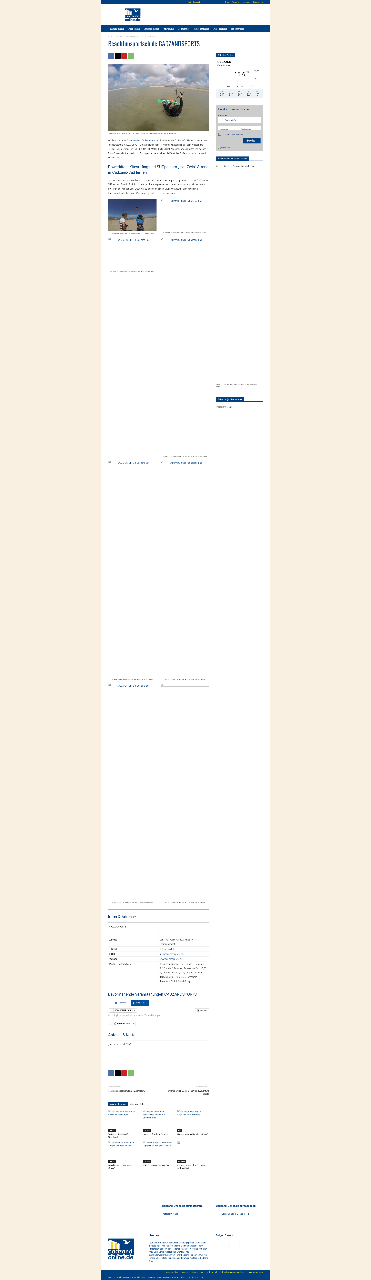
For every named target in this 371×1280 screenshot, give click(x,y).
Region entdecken (201, 28)
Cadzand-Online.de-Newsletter (232, 1272)
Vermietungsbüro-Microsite (193, 1272)
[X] (118, 56)
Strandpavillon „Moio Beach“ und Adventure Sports (188, 1092)
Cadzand (118, 36)
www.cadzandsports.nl (171, 959)
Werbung (235, 2)
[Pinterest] (124, 2)
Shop (227, 2)
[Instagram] (119, 2)
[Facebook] (114, 2)
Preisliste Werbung (255, 1272)
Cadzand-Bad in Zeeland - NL (235, 1213)
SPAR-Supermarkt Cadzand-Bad (156, 1165)
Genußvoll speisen (151, 28)
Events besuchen (220, 28)
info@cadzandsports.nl (171, 954)
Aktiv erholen (183, 28)
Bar (179, 1130)
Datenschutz (258, 2)
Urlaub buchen (134, 28)
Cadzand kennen (117, 28)
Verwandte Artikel (118, 1104)
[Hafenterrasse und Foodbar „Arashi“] (193, 1121)
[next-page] (114, 1174)
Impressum (246, 2)
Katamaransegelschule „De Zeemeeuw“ (127, 1091)
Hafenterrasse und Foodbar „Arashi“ (192, 1134)
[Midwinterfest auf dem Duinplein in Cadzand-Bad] (193, 1152)
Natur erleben (168, 28)
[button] (110, 2)
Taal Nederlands (237, 28)
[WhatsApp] (131, 56)
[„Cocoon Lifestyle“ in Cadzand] (158, 1121)
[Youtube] (129, 2)
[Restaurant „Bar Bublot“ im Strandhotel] (124, 1121)
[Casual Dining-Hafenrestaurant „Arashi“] (124, 1152)
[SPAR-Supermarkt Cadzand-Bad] (158, 1152)
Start (110, 36)
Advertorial (212, 1272)
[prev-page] (110, 1174)
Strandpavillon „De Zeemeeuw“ (141, 140)
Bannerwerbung (172, 1272)
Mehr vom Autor (137, 1104)
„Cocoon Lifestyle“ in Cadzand (155, 1134)
